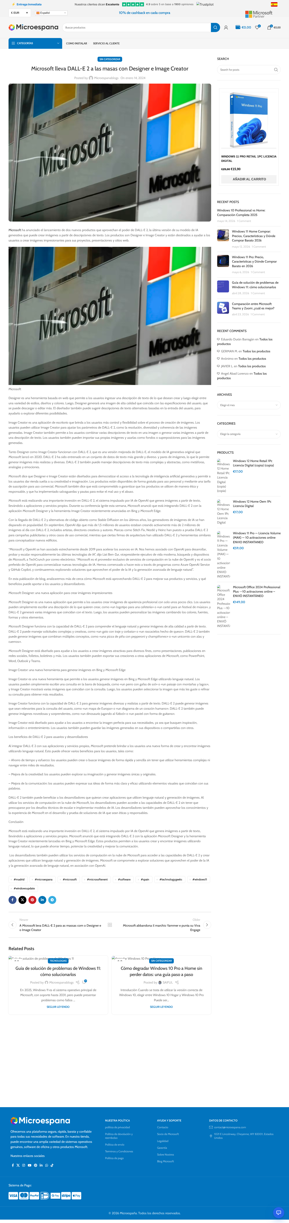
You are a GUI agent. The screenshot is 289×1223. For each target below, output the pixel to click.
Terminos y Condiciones (119, 1151)
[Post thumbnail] (223, 239)
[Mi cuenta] (226, 27)
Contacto (162, 1127)
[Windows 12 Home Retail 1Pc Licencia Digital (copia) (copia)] (223, 476)
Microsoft (15, 230)
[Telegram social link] (52, 900)
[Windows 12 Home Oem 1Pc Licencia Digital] (223, 512)
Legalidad (162, 1141)
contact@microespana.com (230, 1127)
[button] (248, 179)
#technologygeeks (170, 879)
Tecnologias (58, 960)
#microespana (43, 879)
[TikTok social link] (52, 1165)
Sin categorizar (110, 59)
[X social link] (22, 900)
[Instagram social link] (23, 1165)
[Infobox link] (263, 13)
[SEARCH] (215, 27)
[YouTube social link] (29, 1165)
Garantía (162, 1148)
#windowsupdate (24, 888)
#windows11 (199, 879)
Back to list (109, 925)
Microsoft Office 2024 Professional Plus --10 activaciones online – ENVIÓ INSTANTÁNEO (256, 591)
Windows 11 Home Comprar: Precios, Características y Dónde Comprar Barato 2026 (253, 236)
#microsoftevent (97, 879)
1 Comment (244, 221)
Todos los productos (256, 351)
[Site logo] (33, 27)
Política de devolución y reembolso (119, 1135)
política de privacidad (117, 1127)
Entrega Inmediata (27, 4)
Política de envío (114, 1144)
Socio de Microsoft (168, 1134)
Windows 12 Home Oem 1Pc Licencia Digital (252, 504)
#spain (145, 879)
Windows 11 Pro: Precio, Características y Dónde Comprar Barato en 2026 (254, 261)
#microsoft (70, 879)
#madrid (19, 879)
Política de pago (114, 1158)
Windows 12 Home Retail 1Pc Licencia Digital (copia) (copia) (253, 463)
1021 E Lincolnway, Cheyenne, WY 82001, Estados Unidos (244, 1135)
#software (124, 879)
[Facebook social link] (12, 900)
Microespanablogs (106, 78)
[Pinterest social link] (32, 900)
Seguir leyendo (58, 1007)
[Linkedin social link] (42, 900)
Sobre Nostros (165, 1154)
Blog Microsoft (165, 1161)
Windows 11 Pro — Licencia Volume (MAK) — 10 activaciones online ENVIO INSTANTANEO (257, 537)
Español (45, 12)
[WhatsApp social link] (46, 1165)
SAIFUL (168, 982)
